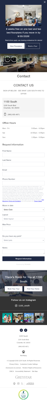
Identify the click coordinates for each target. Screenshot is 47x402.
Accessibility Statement (22, 371)
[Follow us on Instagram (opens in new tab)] (21, 330)
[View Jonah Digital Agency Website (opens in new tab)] (30, 384)
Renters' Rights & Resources (32, 368)
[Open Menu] (42, 58)
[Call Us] (35, 58)
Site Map (35, 371)
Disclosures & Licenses (13, 368)
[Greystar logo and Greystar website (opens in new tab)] (23, 378)
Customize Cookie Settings (29, 364)
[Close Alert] (44, 2)
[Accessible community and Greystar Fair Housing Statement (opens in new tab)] (22, 384)
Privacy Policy (14, 364)
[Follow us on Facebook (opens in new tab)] (25, 330)
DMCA (12, 371)
